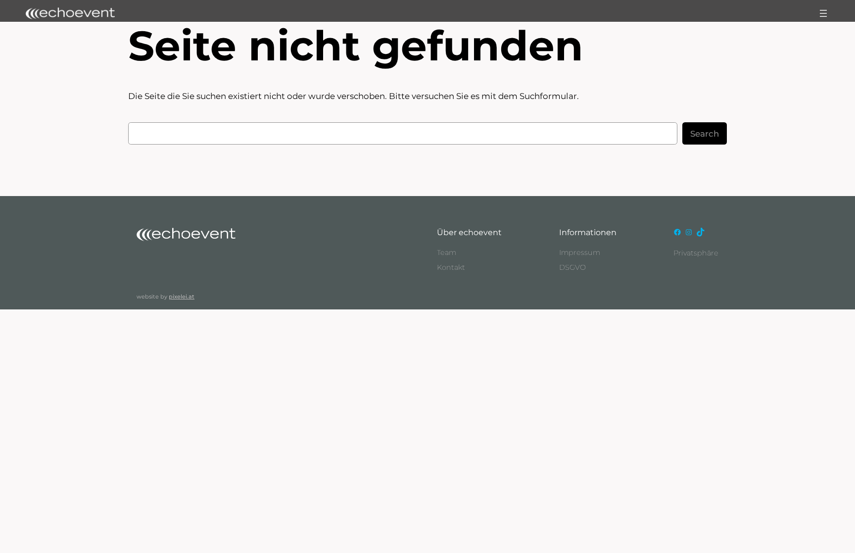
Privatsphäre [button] (695, 253)
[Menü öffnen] (823, 13)
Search (704, 134)
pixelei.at (181, 296)
